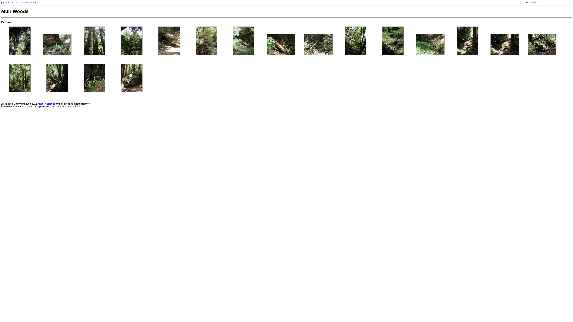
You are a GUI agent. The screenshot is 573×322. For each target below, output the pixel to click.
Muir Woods (31, 2)
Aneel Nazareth (46, 104)
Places (19, 2)
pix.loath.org (7, 2)
